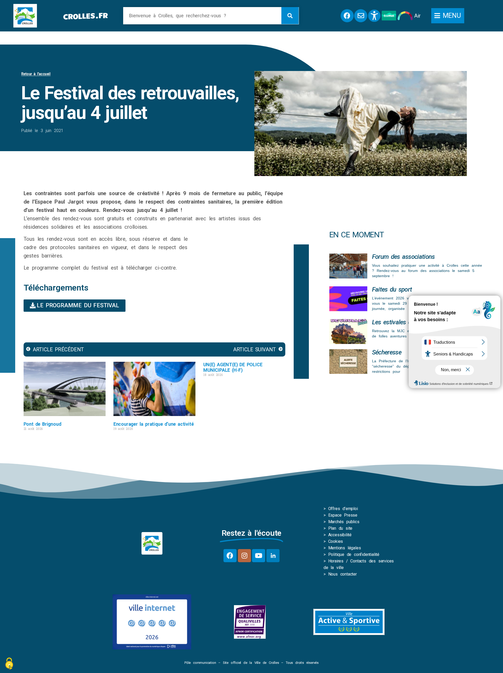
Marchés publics (343, 521)
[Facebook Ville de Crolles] (347, 15)
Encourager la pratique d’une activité (153, 424)
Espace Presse (342, 515)
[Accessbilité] (374, 15)
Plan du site (340, 528)
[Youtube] (258, 555)
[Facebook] (230, 555)
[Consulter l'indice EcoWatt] (389, 15)
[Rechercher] (290, 15)
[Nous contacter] (360, 15)
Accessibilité (340, 534)
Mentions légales (344, 547)
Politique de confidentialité (353, 554)
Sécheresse (386, 352)
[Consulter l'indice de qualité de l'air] (405, 15)
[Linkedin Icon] (273, 555)
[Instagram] (244, 555)
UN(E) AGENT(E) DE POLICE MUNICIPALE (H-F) (232, 367)
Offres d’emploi (343, 508)
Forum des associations (403, 256)
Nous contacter (342, 574)
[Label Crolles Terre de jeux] (250, 622)
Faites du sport (392, 289)
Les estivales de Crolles (403, 322)
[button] (447, 15)
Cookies (335, 541)
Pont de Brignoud (42, 424)
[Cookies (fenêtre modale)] (9, 664)
